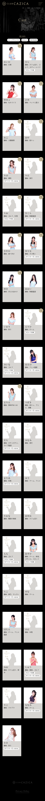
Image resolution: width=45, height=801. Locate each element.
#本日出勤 (33, 40)
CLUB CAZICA (15, 3)
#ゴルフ (24, 40)
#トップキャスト (13, 40)
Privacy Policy (22, 791)
